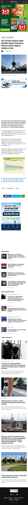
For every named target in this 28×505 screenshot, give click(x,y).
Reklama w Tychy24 (18, 497)
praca (3, 188)
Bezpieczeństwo (11, 294)
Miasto (3, 37)
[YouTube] (17, 494)
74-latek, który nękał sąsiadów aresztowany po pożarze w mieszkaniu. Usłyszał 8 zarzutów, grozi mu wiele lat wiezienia (16, 298)
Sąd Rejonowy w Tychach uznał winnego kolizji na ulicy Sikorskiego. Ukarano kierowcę (16, 274)
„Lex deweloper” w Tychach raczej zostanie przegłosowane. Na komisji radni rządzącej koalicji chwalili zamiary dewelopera (16, 283)
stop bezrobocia (10, 188)
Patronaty (11, 499)
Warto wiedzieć (10, 37)
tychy (17, 188)
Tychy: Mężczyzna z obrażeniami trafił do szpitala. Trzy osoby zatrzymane (16, 265)
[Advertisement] (14, 102)
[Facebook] (11, 494)
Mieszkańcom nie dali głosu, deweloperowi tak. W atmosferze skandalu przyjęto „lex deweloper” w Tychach (17, 256)
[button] (2, 2)
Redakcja (17, 499)
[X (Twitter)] (14, 494)
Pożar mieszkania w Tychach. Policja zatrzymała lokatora (17, 330)
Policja (18, 294)
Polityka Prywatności (8, 497)
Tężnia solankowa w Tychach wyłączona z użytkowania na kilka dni (14, 476)
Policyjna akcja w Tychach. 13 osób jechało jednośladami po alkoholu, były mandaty (17, 310)
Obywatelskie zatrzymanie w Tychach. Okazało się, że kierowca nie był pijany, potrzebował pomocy (17, 320)
